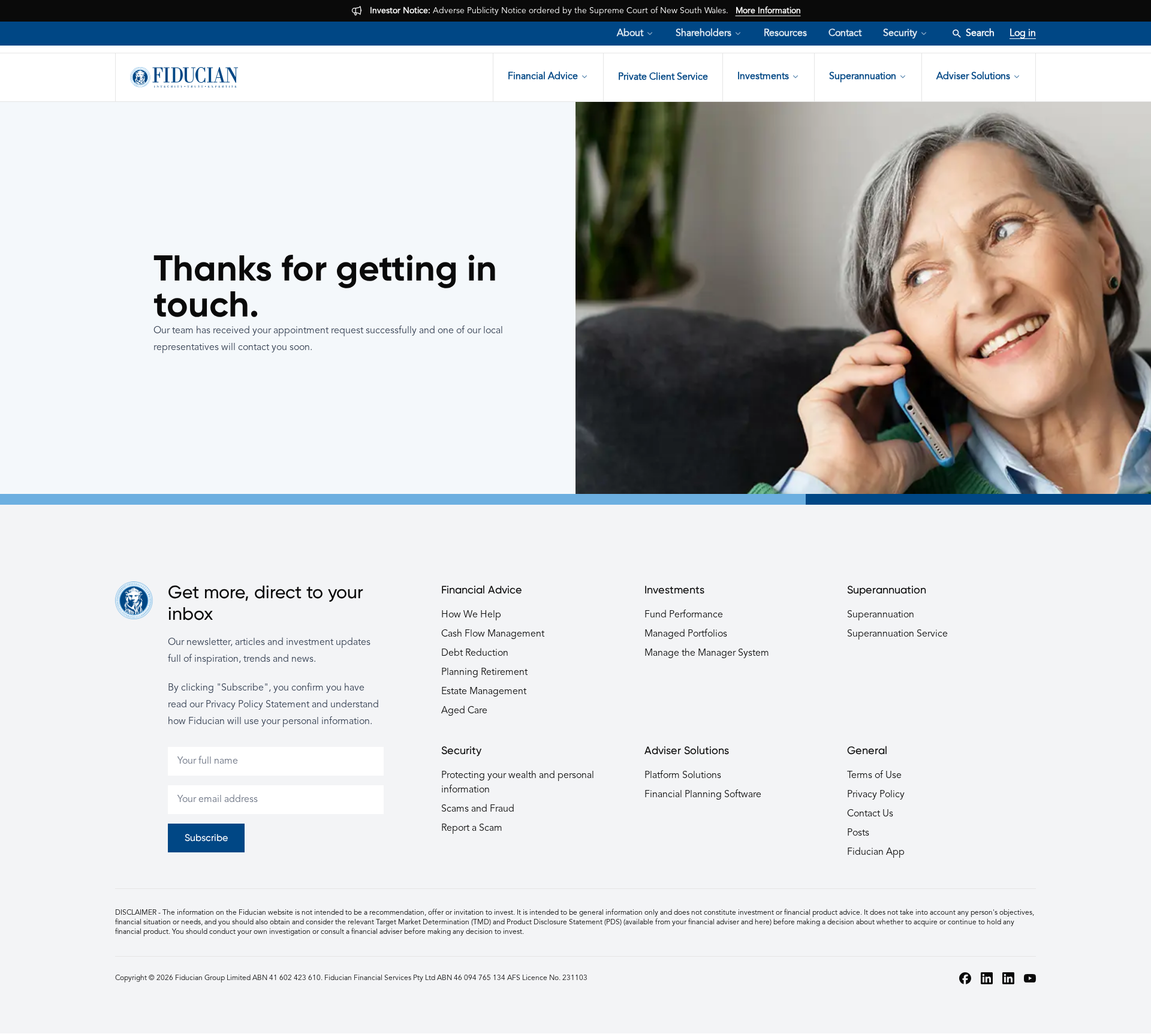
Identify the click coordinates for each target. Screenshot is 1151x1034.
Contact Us (870, 814)
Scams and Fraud (477, 809)
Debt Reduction (474, 653)
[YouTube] (1030, 978)
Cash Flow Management (492, 634)
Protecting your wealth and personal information (517, 783)
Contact (844, 33)
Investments (763, 77)
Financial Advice (543, 77)
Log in (1023, 33)
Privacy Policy (876, 795)
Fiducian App (876, 852)
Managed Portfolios (685, 634)
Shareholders (703, 33)
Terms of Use (874, 775)
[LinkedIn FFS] (1008, 978)
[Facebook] (965, 978)
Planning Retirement (484, 672)
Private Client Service (663, 77)
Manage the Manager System (706, 653)
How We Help (471, 615)
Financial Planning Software (702, 795)
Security (900, 33)
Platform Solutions (682, 775)
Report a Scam (471, 828)
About (630, 33)
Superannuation (862, 77)
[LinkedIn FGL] (987, 978)
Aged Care (464, 711)
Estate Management (483, 692)
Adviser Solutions (973, 77)
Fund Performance (683, 615)
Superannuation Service (897, 634)
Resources (785, 33)
